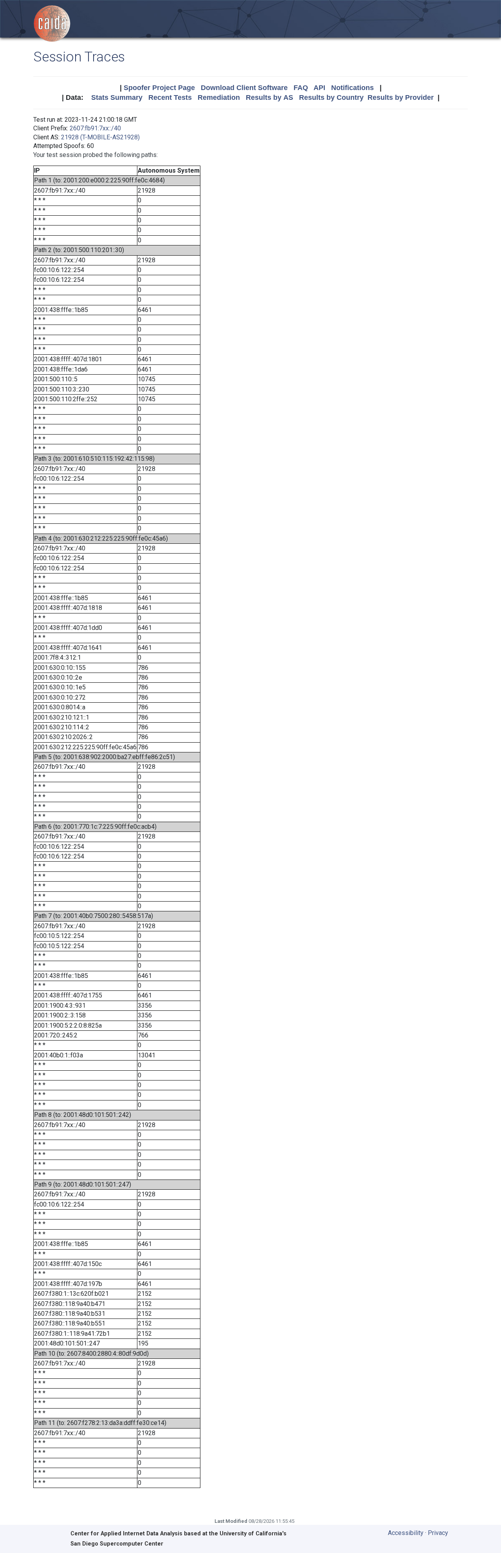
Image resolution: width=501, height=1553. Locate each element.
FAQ (301, 88)
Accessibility (406, 1533)
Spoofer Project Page (159, 88)
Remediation (219, 97)
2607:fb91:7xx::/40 (95, 128)
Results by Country (331, 97)
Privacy (438, 1533)
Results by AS (269, 97)
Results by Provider (401, 97)
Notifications (352, 88)
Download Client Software (244, 88)
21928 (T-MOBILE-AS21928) (100, 137)
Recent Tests (170, 97)
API (319, 88)
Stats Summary (116, 97)
